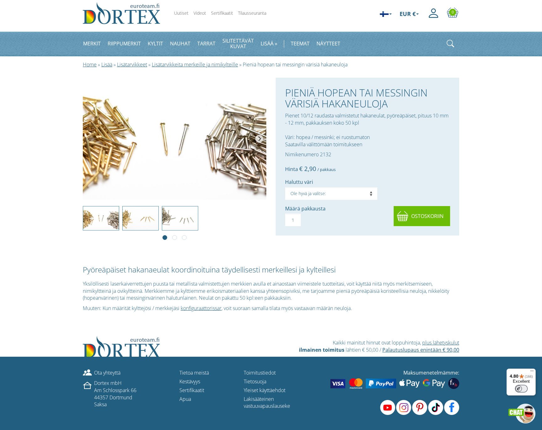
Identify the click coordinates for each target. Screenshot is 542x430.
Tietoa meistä (194, 372)
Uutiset (181, 13)
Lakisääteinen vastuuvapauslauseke (267, 403)
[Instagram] (403, 407)
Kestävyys (189, 381)
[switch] (521, 388)
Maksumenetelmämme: (431, 372)
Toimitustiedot (260, 372)
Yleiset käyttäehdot (264, 390)
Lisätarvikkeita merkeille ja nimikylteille (195, 64)
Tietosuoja (255, 381)
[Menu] (532, 372)
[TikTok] (435, 407)
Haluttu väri (299, 182)
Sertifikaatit (222, 13)
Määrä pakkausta (305, 208)
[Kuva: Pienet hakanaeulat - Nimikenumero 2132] (174, 139)
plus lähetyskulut (440, 342)
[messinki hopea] (174, 139)
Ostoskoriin (427, 216)
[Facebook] (451, 407)
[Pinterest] (419, 407)
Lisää (106, 64)
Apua (185, 399)
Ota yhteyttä (107, 372)
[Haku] (450, 43)
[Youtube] (387, 407)
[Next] (259, 139)
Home (90, 64)
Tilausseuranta (252, 13)
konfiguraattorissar (201, 308)
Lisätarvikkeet (132, 64)
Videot (200, 13)
